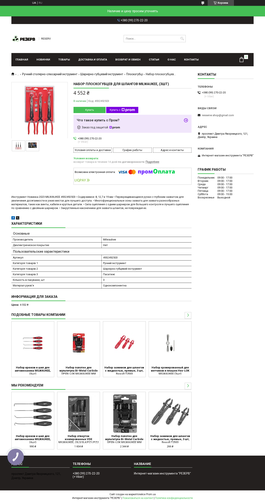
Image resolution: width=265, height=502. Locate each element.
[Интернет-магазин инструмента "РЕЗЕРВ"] (23, 38)
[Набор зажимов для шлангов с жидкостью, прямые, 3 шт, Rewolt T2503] (124, 343)
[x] (17, 218)
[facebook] (13, 218)
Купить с (115, 109)
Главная (22, 59)
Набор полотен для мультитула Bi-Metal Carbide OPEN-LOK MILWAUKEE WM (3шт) (78, 371)
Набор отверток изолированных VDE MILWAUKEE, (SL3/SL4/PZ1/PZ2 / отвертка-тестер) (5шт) (78, 439)
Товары (64, 59)
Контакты (191, 59)
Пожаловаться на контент (138, 498)
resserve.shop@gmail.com (218, 115)
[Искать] (182, 38)
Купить (89, 109)
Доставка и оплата (92, 59)
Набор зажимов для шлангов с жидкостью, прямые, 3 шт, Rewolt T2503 (124, 370)
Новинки (43, 59)
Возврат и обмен (128, 59)
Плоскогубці (134, 74)
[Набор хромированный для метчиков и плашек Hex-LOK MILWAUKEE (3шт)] (170, 343)
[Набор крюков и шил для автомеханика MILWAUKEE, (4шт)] (33, 343)
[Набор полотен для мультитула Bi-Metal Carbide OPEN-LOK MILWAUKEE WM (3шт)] (78, 343)
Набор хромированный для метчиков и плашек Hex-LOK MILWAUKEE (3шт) (170, 370)
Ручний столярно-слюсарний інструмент (49, 74)
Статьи (154, 59)
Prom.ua (151, 494)
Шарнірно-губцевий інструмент (101, 74)
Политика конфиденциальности (174, 498)
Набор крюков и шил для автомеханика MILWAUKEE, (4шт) (33, 370)
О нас (171, 59)
